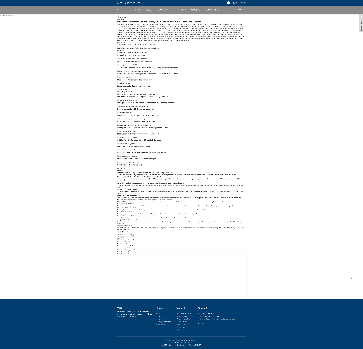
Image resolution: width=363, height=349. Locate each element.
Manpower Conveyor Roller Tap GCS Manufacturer (138, 48)
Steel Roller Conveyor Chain (126, 250)
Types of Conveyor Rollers (127, 189)
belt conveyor (181, 345)
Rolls (169, 345)
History (159, 316)
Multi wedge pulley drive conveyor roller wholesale (138, 134)
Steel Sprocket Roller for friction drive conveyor (136, 158)
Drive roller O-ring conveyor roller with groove (136, 121)
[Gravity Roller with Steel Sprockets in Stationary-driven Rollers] (135, 125)
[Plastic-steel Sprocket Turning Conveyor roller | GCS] (126, 113)
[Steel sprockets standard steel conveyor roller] (124, 77)
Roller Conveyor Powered (125, 240)
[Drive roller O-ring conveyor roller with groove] (132, 119)
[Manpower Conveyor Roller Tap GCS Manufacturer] (136, 44)
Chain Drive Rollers (183, 319)
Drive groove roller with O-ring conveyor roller (136, 109)
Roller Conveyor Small (124, 252)
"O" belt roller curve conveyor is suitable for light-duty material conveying (147, 67)
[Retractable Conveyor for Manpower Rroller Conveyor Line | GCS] (137, 94)
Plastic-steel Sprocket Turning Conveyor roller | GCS (138, 115)
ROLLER (164, 345)
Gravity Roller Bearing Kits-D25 (130, 165)
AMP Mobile (185, 343)
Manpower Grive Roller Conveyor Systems (134, 146)
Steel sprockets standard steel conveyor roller (136, 80)
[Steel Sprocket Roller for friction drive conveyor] (127, 156)
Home (138, 10)
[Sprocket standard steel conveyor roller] (124, 83)
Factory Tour (161, 319)
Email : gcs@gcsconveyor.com (130, 3)
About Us (195, 10)
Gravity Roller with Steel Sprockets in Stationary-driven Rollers (142, 127)
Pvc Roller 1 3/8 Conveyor (125, 244)
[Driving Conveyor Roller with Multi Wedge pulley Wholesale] (126, 150)
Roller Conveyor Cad (124, 254)
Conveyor (164, 10)
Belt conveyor (181, 324)
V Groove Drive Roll (123, 248)
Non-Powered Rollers (184, 313)
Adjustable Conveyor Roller (126, 236)
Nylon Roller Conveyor (124, 238)
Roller (148, 10)
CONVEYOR (197, 345)
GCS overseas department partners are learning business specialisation (144, 200)
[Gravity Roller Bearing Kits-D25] (128, 162)
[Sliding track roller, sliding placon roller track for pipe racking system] (127, 100)
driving (174, 345)
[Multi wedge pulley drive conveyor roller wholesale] (126, 131)
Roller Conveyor (182, 330)
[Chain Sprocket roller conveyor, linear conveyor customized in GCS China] (134, 71)
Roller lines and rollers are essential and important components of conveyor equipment (150, 183)
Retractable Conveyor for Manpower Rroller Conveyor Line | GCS (144, 96)
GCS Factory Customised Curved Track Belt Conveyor (139, 140)
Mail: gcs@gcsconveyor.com (209, 316)
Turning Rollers (182, 322)
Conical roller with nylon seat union (131, 55)
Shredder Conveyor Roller (125, 246)
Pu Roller (190, 345)
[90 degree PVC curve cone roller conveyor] (132, 59)
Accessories (181, 327)
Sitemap (177, 343)
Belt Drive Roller (182, 316)
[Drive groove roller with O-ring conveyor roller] (132, 106)
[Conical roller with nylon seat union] (132, 52)
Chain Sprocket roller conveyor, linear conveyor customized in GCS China (147, 73)
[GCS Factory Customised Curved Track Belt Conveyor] (127, 137)
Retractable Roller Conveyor (126, 242)
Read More (120, 50)
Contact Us (213, 10)
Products (181, 10)
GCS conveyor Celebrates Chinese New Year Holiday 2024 (139, 177)
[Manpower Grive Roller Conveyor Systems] (126, 144)
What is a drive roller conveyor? (129, 195)
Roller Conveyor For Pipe (125, 234)
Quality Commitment (164, 322)
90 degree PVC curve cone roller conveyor (134, 61)
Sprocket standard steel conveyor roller (133, 86)
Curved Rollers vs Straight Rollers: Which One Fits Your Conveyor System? (145, 172)
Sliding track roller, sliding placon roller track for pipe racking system (145, 102)
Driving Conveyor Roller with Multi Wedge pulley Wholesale (141, 152)
